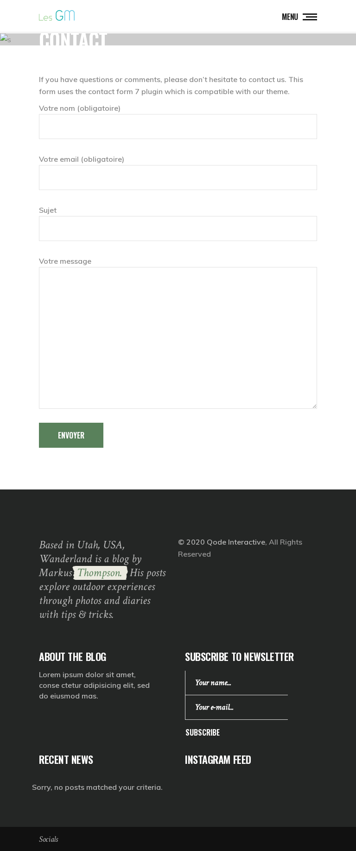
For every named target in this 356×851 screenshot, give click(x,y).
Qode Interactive (236, 541)
